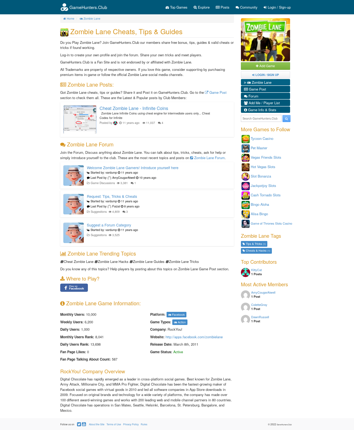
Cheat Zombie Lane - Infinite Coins (134, 108)
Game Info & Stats (261, 109)
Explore (203, 7)
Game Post (217, 92)
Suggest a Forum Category (109, 224)
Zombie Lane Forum (209, 157)
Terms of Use (114, 424)
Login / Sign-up (279, 7)
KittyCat (256, 270)
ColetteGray (259, 304)
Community (248, 7)
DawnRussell (260, 317)
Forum (252, 95)
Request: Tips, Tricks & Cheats (112, 196)
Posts (224, 7)
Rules (144, 424)
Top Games (178, 7)
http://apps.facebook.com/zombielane (194, 336)
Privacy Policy (131, 424)
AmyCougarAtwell (263, 292)
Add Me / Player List (264, 102)
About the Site (96, 424)
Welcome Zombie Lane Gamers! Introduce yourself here (132, 167)
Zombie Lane (261, 82)
